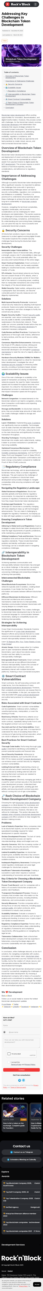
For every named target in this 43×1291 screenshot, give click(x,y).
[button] (36, 4)
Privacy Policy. (30, 1065)
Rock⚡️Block (7, 996)
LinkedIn (16, 1007)
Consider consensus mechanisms (14, 453)
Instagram (34, 1007)
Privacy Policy (23, 1286)
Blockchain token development (13, 115)
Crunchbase (6, 1004)
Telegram (7, 1007)
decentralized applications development (17, 688)
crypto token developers (25, 327)
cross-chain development (25, 631)
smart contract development (28, 695)
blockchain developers (10, 125)
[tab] (4, 1271)
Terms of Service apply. (18, 1087)
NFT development (8, 164)
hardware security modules (12, 365)
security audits (34, 315)
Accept (37, 1284)
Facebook (25, 1007)
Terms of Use (16, 1065)
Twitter (16, 1004)
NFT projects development (30, 759)
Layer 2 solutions (33, 423)
